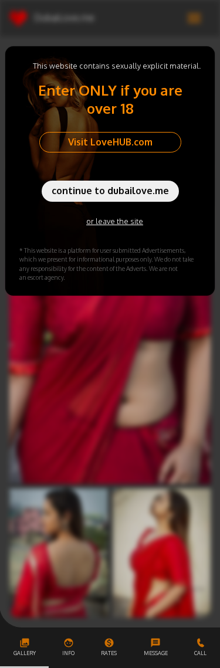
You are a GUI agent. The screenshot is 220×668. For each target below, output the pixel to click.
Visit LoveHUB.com (110, 142)
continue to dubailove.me (110, 190)
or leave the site (114, 221)
